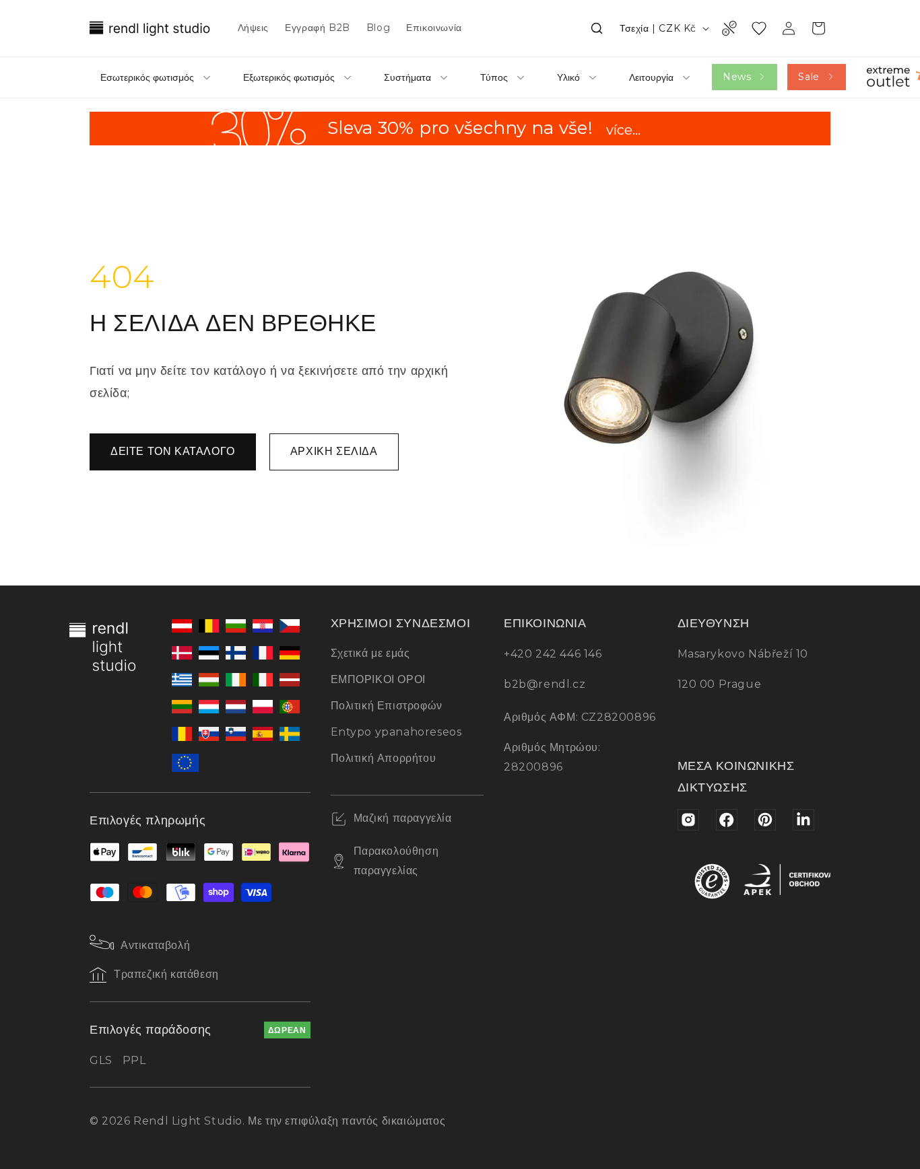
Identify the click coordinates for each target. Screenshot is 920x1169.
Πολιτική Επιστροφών (386, 705)
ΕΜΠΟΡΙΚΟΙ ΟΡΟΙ (378, 679)
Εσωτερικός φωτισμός (147, 77)
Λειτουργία (651, 77)
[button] (597, 28)
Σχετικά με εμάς (370, 653)
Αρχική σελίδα (334, 451)
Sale (808, 77)
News (737, 77)
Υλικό (568, 77)
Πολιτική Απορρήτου (383, 758)
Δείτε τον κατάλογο (172, 451)
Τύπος (494, 77)
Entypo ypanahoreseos (396, 731)
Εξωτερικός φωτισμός (289, 77)
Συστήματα (407, 77)
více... (623, 131)
